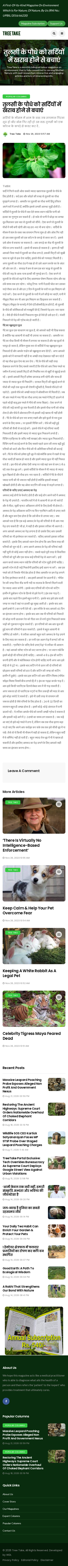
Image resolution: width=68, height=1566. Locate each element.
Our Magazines (11, 1508)
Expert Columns (11, 1516)
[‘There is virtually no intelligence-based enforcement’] (34, 816)
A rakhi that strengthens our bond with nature (21, 1289)
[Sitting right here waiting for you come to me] (56, 1084)
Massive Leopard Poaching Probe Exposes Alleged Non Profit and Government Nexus (22, 1085)
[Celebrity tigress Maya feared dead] (34, 1009)
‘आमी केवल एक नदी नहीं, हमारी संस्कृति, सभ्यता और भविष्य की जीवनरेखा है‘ (23, 1191)
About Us (8, 1494)
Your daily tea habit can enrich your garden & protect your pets (20, 1230)
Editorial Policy (29, 1560)
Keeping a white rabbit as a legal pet (29, 973)
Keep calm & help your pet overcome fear (28, 910)
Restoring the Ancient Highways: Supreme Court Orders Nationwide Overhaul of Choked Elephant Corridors (23, 1112)
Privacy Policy (11, 1560)
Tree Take (15, 133)
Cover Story (9, 1501)
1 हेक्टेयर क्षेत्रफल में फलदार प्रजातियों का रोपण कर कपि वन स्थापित (23, 1251)
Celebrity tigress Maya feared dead (32, 1036)
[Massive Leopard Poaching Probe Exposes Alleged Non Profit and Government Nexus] (56, 1429)
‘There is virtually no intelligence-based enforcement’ (22, 845)
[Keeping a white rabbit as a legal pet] (34, 946)
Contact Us (9, 1530)
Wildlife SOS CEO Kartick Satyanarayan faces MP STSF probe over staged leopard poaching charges (22, 1139)
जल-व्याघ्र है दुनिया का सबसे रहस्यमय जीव (21, 1210)
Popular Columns (16, 96)
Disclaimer (47, 1560)
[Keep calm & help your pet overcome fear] (34, 883)
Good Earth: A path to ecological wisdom (18, 1270)
